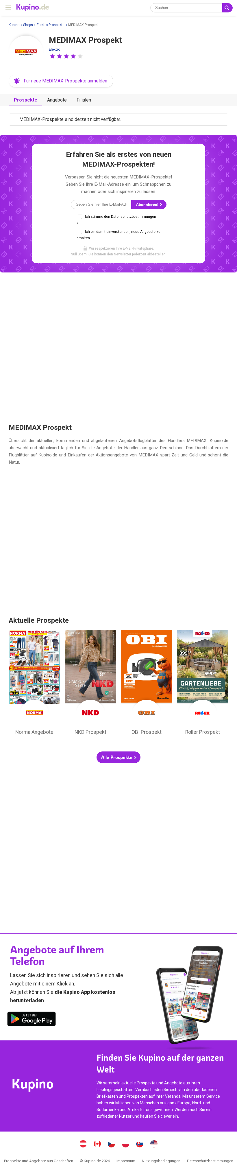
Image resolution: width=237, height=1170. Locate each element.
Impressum (125, 1161)
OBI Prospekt (146, 684)
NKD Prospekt (90, 684)
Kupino (14, 25)
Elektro (54, 49)
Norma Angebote (34, 684)
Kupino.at (83, 1144)
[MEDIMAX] (26, 53)
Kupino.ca (97, 1144)
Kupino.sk (140, 1144)
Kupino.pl (125, 1144)
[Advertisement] (118, 348)
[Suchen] (227, 7)
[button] (52, 56)
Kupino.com (154, 1144)
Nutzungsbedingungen (161, 1161)
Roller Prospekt (202, 684)
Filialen (84, 100)
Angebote (57, 100)
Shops (28, 25)
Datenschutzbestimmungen (210, 1161)
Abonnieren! (147, 204)
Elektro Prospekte (50, 25)
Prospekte (25, 100)
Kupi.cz (111, 1144)
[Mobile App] (31, 1019)
